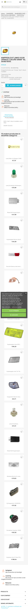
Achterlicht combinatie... (14, 319)
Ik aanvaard (14, 315)
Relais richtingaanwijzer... (14, 212)
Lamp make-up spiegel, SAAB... (14, 158)
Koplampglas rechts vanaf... (14, 239)
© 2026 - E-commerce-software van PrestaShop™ (11, 607)
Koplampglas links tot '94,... (14, 371)
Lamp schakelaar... (14, 424)
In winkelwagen (14, 85)
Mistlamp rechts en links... (14, 476)
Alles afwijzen (14, 311)
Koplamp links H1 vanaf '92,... (14, 557)
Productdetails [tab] (9, 117)
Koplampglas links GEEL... (14, 344)
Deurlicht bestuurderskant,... (14, 266)
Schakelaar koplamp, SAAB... (14, 530)
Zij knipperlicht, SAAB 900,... (14, 503)
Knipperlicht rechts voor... (14, 397)
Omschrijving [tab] (8, 115)
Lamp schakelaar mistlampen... (14, 185)
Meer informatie (6, 307)
